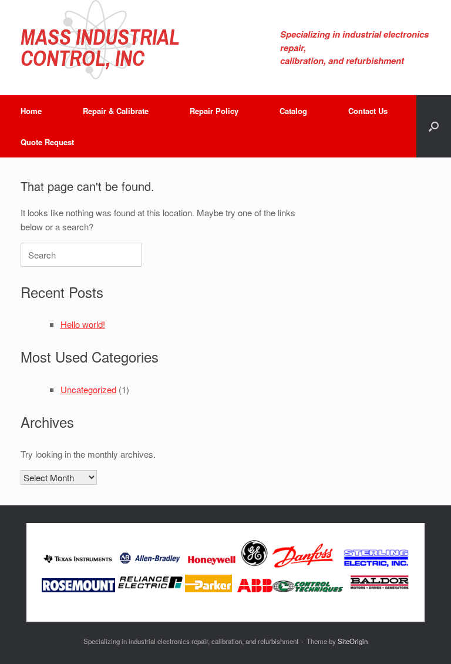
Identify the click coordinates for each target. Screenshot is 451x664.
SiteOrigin (353, 641)
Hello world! (82, 324)
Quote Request (47, 141)
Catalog (293, 110)
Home (31, 110)
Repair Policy (214, 110)
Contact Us (368, 110)
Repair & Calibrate (116, 110)
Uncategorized (88, 389)
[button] (433, 126)
